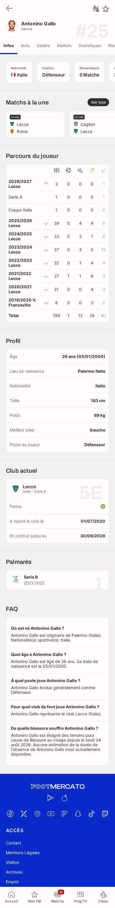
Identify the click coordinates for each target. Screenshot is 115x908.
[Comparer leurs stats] (96, 8)
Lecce (26, 28)
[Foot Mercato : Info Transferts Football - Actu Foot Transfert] (57, 786)
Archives (14, 871)
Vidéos (12, 862)
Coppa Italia (20, 209)
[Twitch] (105, 813)
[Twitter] (23, 813)
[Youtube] (50, 813)
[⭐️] (105, 8)
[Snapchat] (77, 813)
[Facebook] (10, 813)
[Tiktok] (91, 813)
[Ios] (64, 797)
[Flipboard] (64, 813)
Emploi (12, 881)
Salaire (43, 45)
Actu (25, 45)
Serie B (31, 576)
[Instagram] (37, 813)
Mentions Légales (23, 852)
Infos (9, 45)
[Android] (50, 797)
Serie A (15, 196)
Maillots (64, 45)
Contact (13, 842)
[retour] (9, 9)
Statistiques (89, 45)
